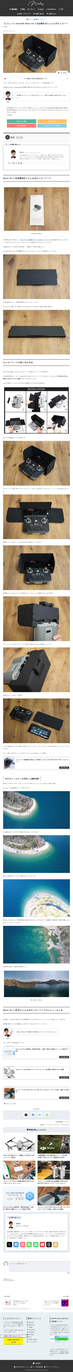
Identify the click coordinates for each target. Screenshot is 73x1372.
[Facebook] (16, 163)
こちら (58, 159)
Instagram (22, 1248)
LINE (36, 1248)
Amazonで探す (52, 121)
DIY (62, 9)
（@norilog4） (15, 1322)
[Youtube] (14, 163)
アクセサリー (50, 1125)
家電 (23, 9)
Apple (41, 9)
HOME (38, 1363)
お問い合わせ (39, 13)
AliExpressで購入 (21, 121)
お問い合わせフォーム (22, 1367)
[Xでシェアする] (26, 1114)
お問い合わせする (13, 1339)
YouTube (42, 1248)
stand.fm (31, 1322)
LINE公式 (31, 1325)
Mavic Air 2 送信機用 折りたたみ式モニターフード (35, 240)
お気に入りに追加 (11, 1103)
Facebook (16, 1248)
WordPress (52, 9)
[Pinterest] (19, 163)
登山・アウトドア (25, 13)
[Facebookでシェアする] (33, 1114)
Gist (29, 1337)
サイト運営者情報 (37, 1367)
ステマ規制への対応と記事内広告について (35, 78)
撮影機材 (14, 9)
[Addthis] (21, 163)
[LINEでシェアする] (47, 1114)
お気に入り (52, 13)
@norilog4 (46, 83)
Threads (49, 1248)
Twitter (30, 1327)
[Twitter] (11, 163)
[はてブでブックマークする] (40, 1114)
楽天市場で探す (21, 125)
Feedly (29, 1248)
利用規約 (62, 1353)
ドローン (32, 9)
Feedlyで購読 (32, 1339)
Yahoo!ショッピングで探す (52, 125)
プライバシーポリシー (52, 1367)
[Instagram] (9, 163)
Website (55, 1248)
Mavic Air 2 (18, 87)
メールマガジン (33, 1342)
